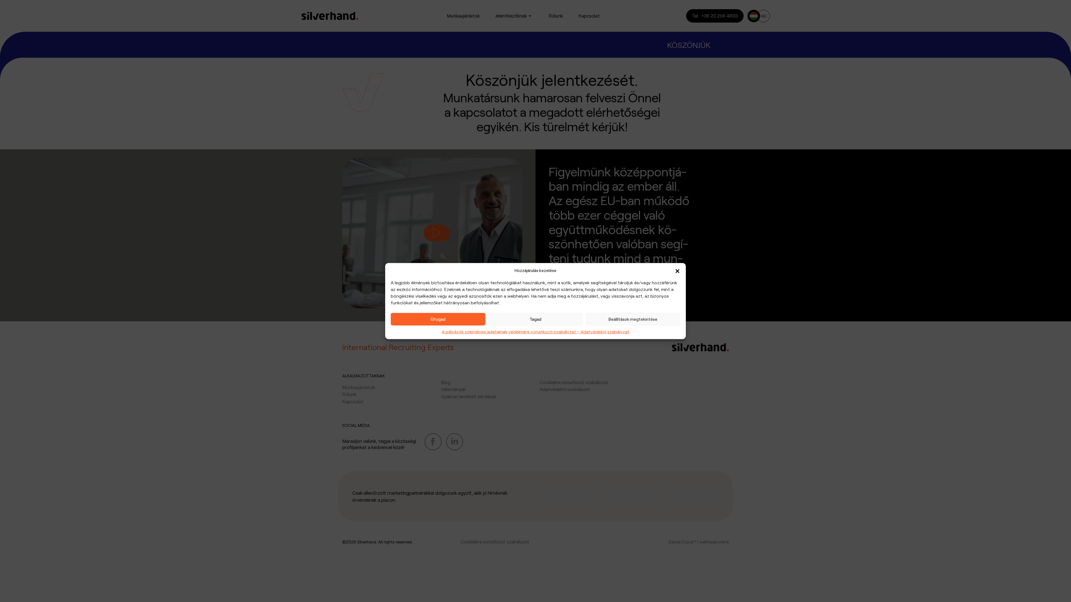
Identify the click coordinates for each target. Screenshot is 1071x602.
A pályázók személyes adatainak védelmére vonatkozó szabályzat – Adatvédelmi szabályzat (535, 331)
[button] (677, 270)
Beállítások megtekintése (633, 319)
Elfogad (438, 319)
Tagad (535, 319)
